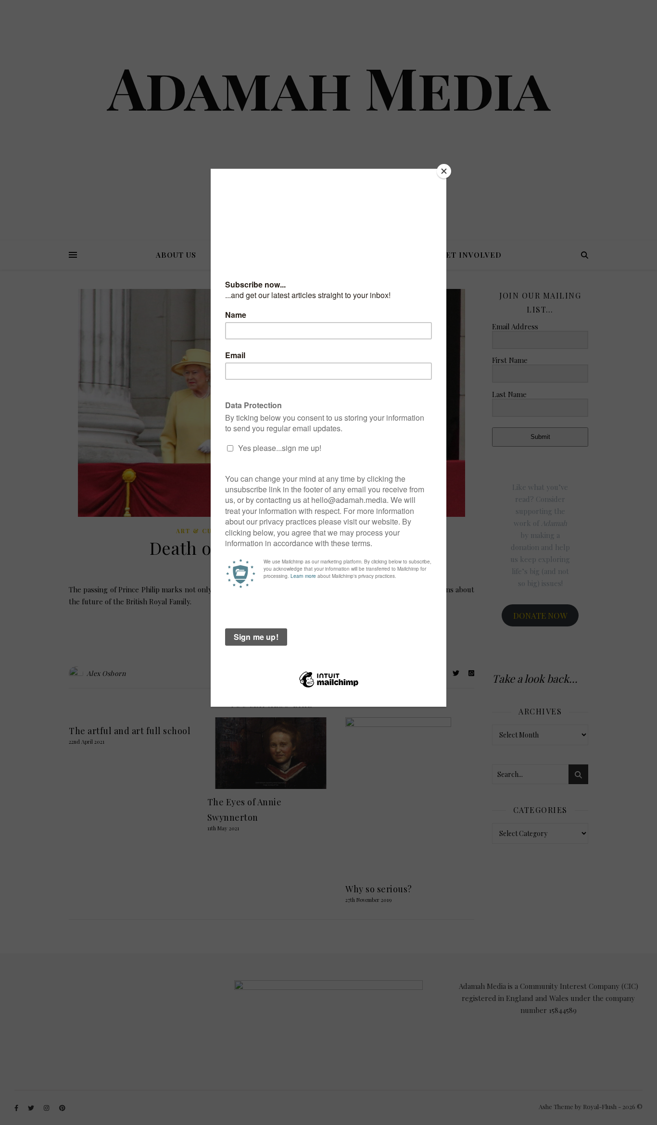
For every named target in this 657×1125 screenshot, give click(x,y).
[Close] (444, 171)
